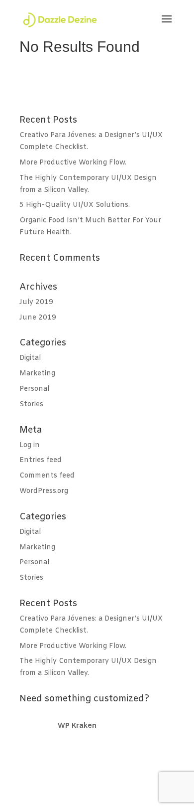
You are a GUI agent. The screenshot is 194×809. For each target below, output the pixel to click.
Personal (34, 389)
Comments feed (47, 476)
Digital (30, 358)
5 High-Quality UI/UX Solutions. (74, 205)
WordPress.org (43, 491)
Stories (31, 404)
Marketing (37, 373)
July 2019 (36, 302)
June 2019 (37, 318)
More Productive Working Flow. (72, 162)
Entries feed (40, 460)
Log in (29, 445)
